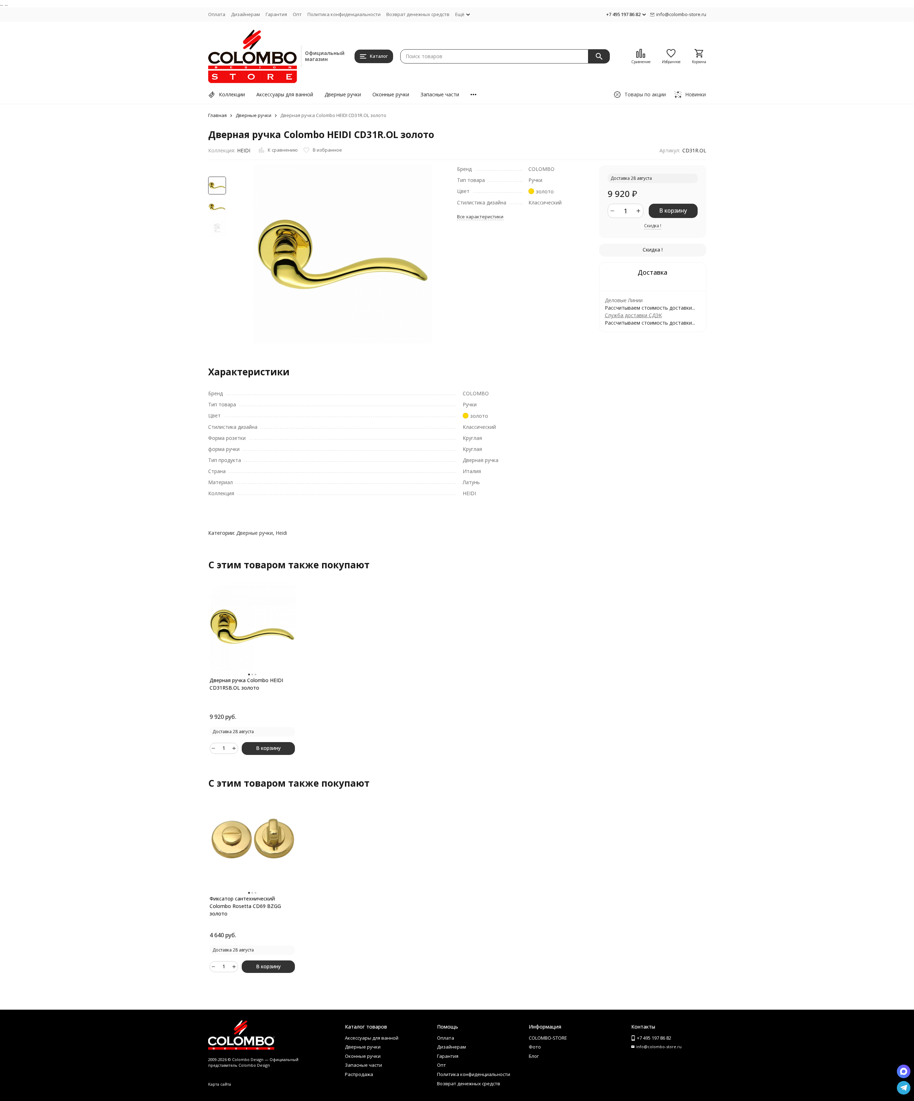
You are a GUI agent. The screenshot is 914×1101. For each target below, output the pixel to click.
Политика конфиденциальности (344, 14)
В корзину (673, 210)
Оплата (216, 14)
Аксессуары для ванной (284, 94)
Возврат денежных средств (418, 14)
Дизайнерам (245, 14)
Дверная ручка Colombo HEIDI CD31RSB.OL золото (246, 684)
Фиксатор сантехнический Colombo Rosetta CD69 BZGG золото (245, 906)
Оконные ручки (390, 94)
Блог (534, 1056)
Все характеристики (480, 216)
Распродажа (359, 1074)
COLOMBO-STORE (548, 1038)
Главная (217, 115)
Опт (297, 14)
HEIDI (243, 150)
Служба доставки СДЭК (633, 315)
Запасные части (440, 94)
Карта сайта (219, 1084)
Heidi (281, 532)
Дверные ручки (343, 94)
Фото (535, 1047)
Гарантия (276, 14)
